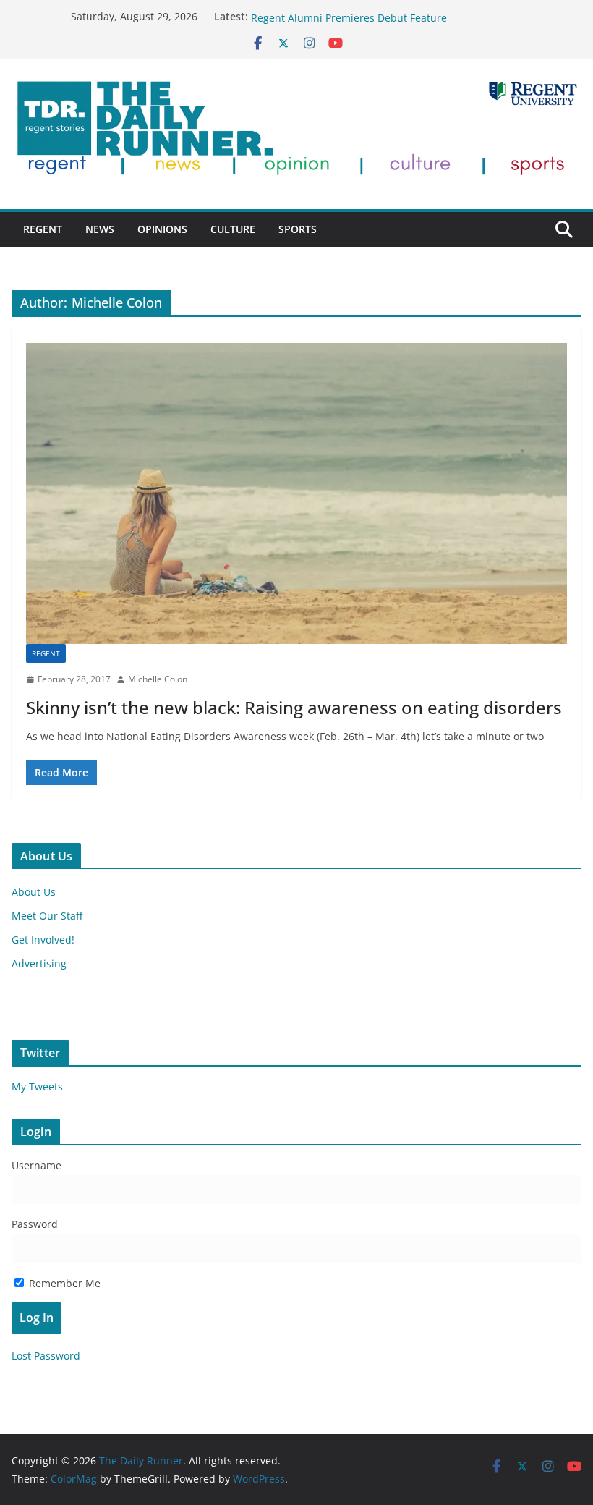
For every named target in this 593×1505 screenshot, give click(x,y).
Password (35, 1224)
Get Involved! (43, 939)
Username (36, 1165)
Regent (42, 229)
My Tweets (37, 1086)
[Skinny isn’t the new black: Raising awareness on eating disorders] (296, 493)
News (99, 229)
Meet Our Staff (47, 916)
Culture (232, 229)
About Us (34, 892)
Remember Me (63, 1283)
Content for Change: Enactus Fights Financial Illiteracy (381, 14)
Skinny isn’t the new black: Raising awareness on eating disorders (294, 707)
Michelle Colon (157, 679)
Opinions (162, 229)
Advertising (39, 963)
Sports (297, 229)
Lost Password (46, 1355)
